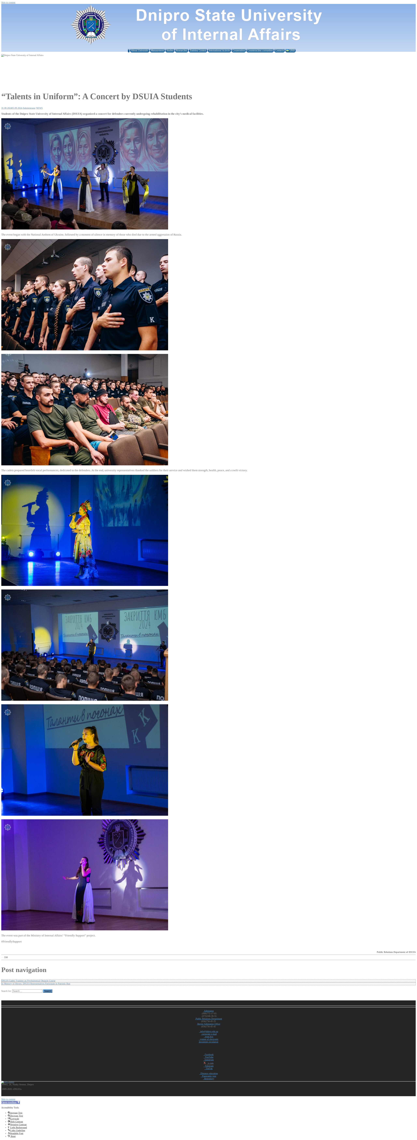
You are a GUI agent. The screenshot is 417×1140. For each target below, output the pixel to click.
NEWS (39, 108)
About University (140, 50)
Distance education (208, 1073)
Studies (170, 50)
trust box (208, 1036)
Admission (208, 1011)
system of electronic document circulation (208, 1040)
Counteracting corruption (260, 50)
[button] (10, 1102)
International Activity (219, 50)
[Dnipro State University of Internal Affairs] (208, 45)
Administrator (29, 108)
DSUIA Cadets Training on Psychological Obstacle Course (28, 981)
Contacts (279, 50)
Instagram (208, 1060)
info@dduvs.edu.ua (208, 1031)
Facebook (208, 1054)
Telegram (209, 1066)
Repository (208, 1078)
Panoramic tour (208, 1076)
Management (157, 50)
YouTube (208, 1057)
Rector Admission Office (208, 1024)
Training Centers (198, 50)
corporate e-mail (209, 1034)
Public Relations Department (208, 1019)
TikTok (208, 1068)
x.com (210, 1063)
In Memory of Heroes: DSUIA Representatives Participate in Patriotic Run (35, 983)
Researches (181, 50)
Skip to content (8, 2)
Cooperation (238, 50)
